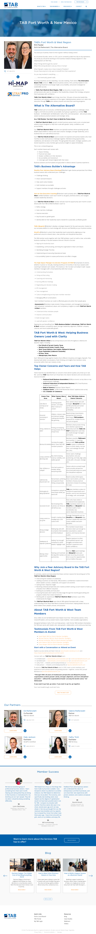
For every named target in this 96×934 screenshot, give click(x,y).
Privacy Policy (37, 932)
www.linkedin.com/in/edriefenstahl (58, 659)
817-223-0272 (75, 720)
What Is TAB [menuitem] (41, 6)
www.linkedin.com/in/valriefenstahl (58, 661)
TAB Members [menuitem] (54, 6)
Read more (21, 890)
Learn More (13, 730)
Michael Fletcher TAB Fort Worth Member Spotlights (55, 638)
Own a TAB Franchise (66, 2)
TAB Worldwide (80, 2)
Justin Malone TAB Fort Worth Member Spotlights (54, 642)
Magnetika (71, 930)
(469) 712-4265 (75, 746)
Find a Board (54, 2)
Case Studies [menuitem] (68, 919)
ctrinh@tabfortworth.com (74, 663)
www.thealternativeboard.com (70, 651)
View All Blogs (48, 899)
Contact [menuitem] (79, 6)
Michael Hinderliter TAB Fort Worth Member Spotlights (55, 640)
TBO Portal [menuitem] (37, 919)
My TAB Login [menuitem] (38, 921)
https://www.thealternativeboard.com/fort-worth (49, 653)
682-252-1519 (30, 720)
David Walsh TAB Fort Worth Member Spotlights (53, 636)
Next (91, 875)
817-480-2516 (11, 71)
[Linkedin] (18, 76)
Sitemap (59, 932)
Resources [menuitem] (67, 6)
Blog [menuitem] (65, 916)
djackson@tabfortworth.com (76, 665)
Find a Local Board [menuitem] (40, 916)
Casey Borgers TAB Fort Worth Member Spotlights (54, 644)
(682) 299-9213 (30, 746)
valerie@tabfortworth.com (79, 661)
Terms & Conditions (49, 932)
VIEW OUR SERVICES (72, 840)
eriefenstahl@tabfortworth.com (80, 659)
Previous (5, 875)
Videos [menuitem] (66, 924)
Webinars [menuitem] (67, 921)
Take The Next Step (63, 692)
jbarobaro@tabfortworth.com (51, 671)
